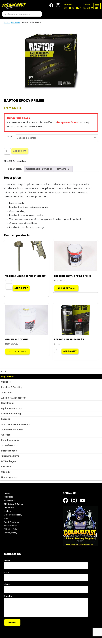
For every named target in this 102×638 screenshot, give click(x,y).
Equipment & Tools (11, 408)
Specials (5, 471)
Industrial (6, 466)
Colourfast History (13, 514)
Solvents (6, 381)
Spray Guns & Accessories (15, 424)
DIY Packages (8, 461)
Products (15, 23)
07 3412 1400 (91, 6)
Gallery (7, 511)
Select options (66, 288)
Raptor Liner (7, 376)
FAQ (6, 518)
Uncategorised (9, 477)
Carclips (5, 434)
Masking (5, 418)
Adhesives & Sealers (12, 429)
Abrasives (6, 392)
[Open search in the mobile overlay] (22, 14)
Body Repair (7, 403)
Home (7, 23)
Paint (4, 371)
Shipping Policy (11, 529)
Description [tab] (15, 169)
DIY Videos (9, 507)
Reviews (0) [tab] (63, 169)
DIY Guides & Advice (14, 504)
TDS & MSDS (10, 500)
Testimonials (10, 525)
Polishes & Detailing (11, 387)
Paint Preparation (10, 440)
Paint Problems (11, 522)
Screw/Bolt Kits (9, 445)
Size (9, 136)
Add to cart (19, 151)
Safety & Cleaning (11, 413)
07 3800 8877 (72, 6)
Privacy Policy (10, 532)
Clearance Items (10, 455)
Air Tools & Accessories (14, 397)
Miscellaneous (9, 450)
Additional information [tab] (39, 169)
